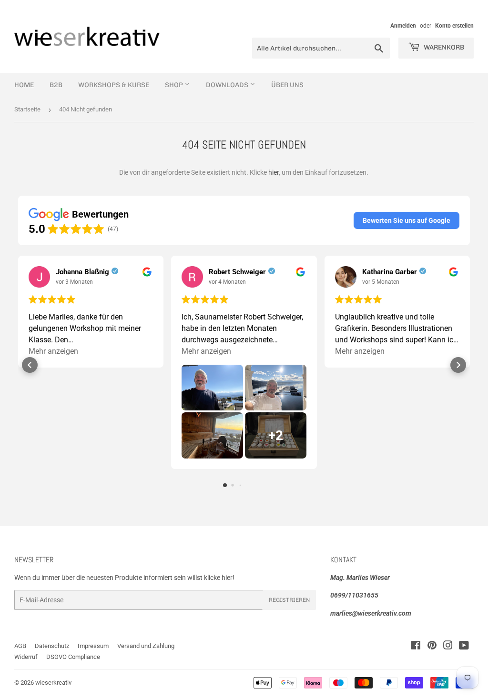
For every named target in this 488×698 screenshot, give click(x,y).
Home (24, 85)
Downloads (228, 85)
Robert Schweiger (237, 272)
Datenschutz (52, 645)
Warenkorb (443, 47)
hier (273, 172)
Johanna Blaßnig (82, 272)
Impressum (93, 645)
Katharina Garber (389, 272)
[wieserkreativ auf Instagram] (448, 646)
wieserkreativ (53, 682)
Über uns (287, 85)
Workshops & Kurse (113, 85)
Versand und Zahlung (145, 645)
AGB (20, 645)
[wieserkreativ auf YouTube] (464, 646)
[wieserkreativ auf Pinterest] (432, 646)
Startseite (27, 109)
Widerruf (26, 656)
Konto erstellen (454, 25)
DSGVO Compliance (73, 656)
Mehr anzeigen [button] (53, 351)
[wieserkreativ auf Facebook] (416, 646)
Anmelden (403, 25)
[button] (406, 220)
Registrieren (289, 600)
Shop (174, 85)
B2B (56, 85)
